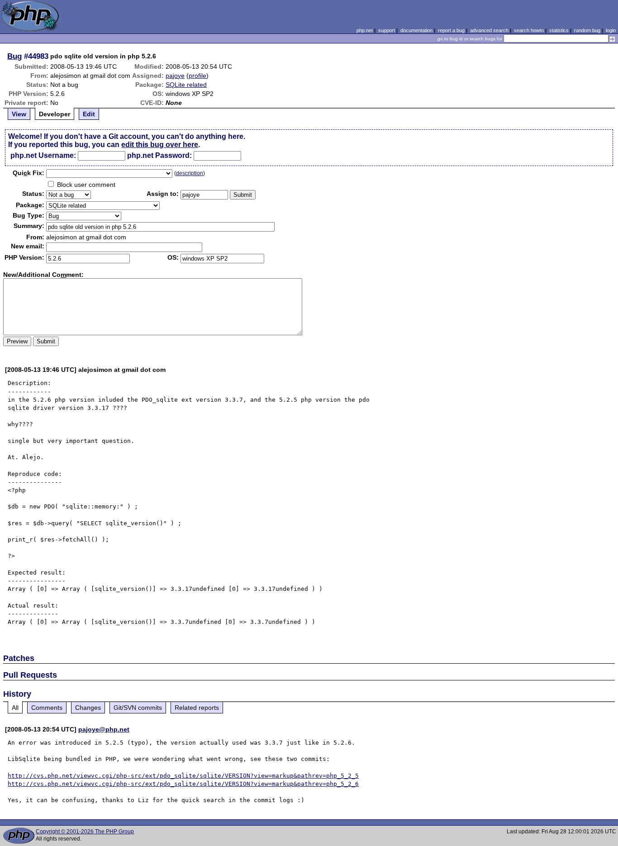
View (19, 114)
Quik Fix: (28, 172)
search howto (529, 30)
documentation (416, 30)
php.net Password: (159, 155)
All (15, 707)
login (611, 30)
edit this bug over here (159, 144)
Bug (14, 56)
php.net (365, 30)
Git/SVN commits (138, 707)
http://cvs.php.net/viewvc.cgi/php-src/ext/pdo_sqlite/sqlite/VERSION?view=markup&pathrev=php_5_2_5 (183, 775)
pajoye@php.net (103, 729)
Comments (46, 707)
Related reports (197, 707)
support (386, 30)
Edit (89, 114)
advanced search (489, 30)
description (189, 173)
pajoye (175, 75)
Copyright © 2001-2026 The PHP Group (85, 831)
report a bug (451, 30)
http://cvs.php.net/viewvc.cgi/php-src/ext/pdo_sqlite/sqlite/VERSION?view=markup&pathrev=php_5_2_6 (183, 783)
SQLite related (186, 84)
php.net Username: (43, 155)
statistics (559, 30)
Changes (88, 707)
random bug (587, 30)
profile (197, 75)
